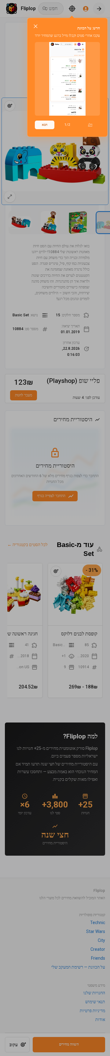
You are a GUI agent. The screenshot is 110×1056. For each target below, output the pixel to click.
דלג (90, 124)
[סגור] (35, 26)
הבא (44, 124)
